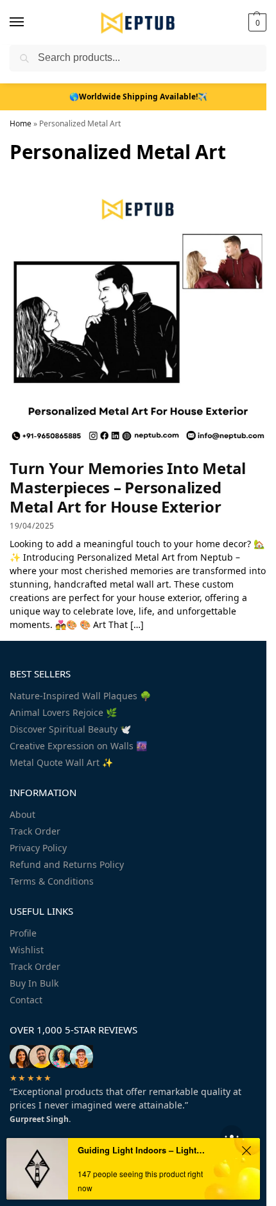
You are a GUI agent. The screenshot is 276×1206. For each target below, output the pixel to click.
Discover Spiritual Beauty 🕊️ (70, 729)
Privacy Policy (38, 848)
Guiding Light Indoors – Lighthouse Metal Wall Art (143, 1150)
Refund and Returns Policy (67, 864)
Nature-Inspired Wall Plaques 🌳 (80, 696)
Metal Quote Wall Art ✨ (61, 762)
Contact (26, 1000)
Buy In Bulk (34, 983)
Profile (23, 933)
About (22, 814)
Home (20, 123)
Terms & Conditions (52, 881)
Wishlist (27, 950)
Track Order (35, 831)
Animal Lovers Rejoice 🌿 (63, 712)
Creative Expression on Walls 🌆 (78, 746)
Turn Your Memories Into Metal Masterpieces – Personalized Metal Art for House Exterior (128, 487)
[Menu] (29, 22)
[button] (255, 22)
